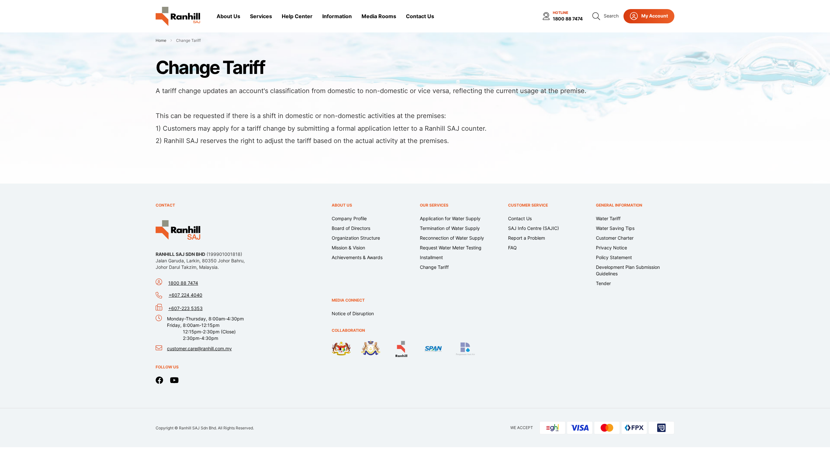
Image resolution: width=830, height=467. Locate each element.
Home (161, 40)
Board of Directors (351, 228)
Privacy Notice (611, 247)
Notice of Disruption (353, 313)
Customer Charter (615, 238)
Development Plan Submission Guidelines (628, 270)
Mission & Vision (348, 247)
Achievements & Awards (357, 257)
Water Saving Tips (615, 228)
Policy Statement (614, 257)
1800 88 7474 (568, 18)
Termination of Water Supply (450, 228)
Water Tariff (608, 218)
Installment (431, 257)
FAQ (512, 247)
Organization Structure (356, 238)
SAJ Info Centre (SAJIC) (533, 228)
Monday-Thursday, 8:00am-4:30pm (205, 328)
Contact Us (520, 218)
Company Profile (349, 218)
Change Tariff (434, 267)
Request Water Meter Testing (450, 247)
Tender (603, 283)
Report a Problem (526, 238)
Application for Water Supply (450, 218)
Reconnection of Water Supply (452, 238)
